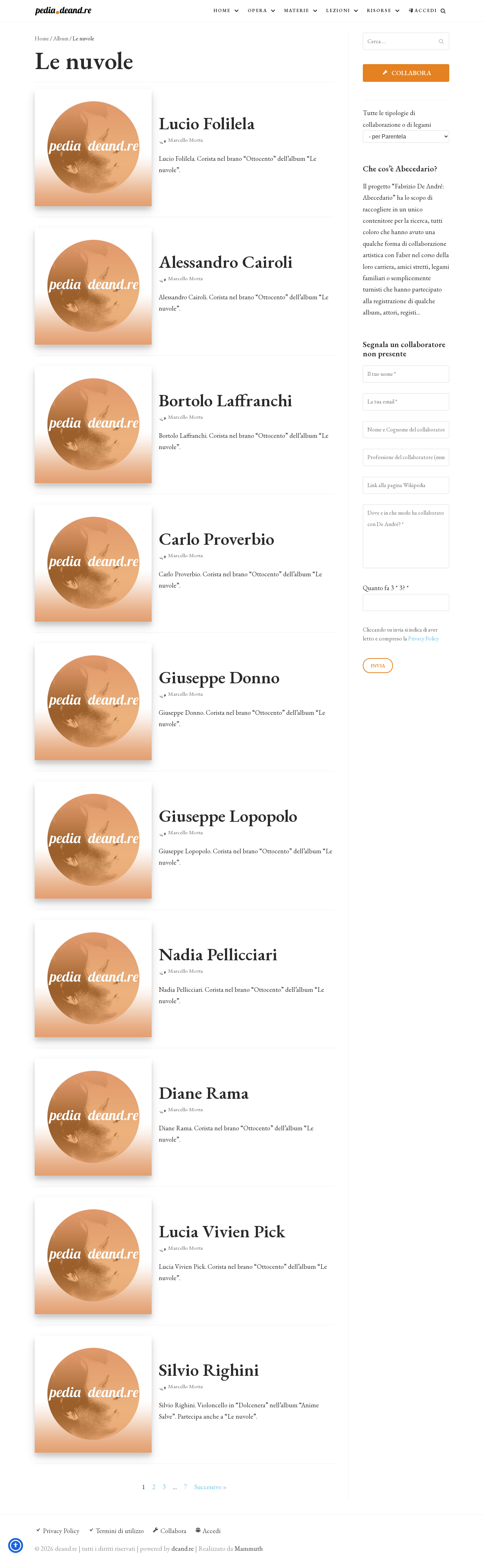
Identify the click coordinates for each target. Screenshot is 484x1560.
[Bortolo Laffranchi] (93, 424)
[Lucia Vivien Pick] (93, 1255)
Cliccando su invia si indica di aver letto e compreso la (401, 634)
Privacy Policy (423, 638)
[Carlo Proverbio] (93, 563)
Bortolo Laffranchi (225, 400)
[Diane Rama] (93, 1117)
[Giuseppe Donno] (93, 701)
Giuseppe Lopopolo (228, 815)
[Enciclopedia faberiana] (63, 11)
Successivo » (210, 1487)
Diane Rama (204, 1092)
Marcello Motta (185, 139)
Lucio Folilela (207, 123)
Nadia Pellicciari (218, 954)
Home (42, 38)
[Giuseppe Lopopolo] (93, 840)
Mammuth (249, 1548)
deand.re (182, 1548)
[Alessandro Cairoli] (93, 286)
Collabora (410, 73)
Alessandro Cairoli (226, 261)
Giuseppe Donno (219, 677)
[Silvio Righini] (93, 1394)
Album (60, 38)
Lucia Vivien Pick (222, 1231)
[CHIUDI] (443, 10)
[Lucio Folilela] (93, 147)
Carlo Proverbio (216, 538)
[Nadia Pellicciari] (93, 978)
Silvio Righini (209, 1369)
